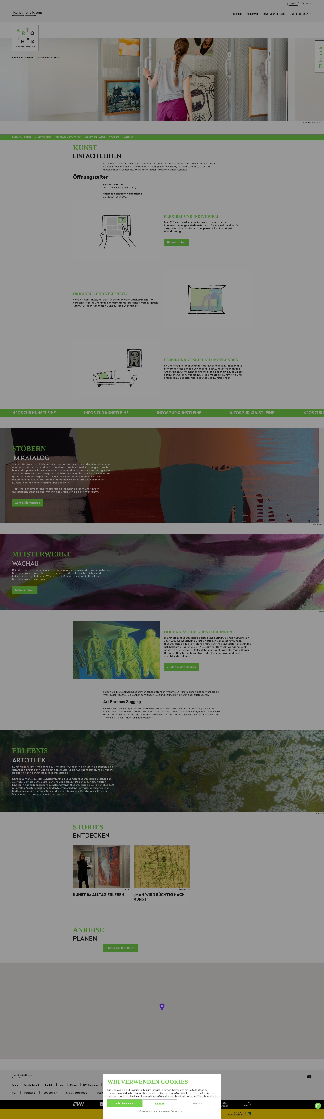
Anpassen (197, 1103)
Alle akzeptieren (124, 1103)
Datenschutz (178, 1111)
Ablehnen (159, 1103)
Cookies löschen (148, 1111)
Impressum (164, 1111)
